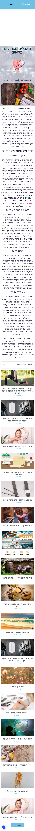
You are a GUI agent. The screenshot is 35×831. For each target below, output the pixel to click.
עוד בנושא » (17, 580)
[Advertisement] (17, 27)
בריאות (6, 80)
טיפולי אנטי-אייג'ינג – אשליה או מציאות (17, 739)
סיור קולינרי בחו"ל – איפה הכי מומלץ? (17, 578)
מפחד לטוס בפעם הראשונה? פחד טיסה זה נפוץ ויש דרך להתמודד (17, 420)
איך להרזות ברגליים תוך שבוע (17, 632)
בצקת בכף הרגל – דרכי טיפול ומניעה (17, 500)
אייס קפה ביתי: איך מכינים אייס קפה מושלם (17, 605)
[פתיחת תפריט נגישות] (4, 827)
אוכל (10, 80)
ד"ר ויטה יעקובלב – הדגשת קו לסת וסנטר (17, 446)
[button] (11, 4)
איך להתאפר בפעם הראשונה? (17, 713)
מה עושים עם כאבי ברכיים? (17, 791)
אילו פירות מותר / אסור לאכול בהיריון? (17, 765)
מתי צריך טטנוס (17, 687)
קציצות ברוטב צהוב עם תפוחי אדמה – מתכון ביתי (17, 473)
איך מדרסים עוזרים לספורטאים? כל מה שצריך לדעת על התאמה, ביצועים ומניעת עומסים (17, 391)
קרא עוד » (17, 395)
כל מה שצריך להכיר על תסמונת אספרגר (17, 526)
